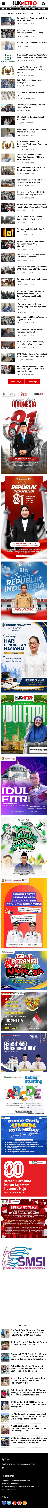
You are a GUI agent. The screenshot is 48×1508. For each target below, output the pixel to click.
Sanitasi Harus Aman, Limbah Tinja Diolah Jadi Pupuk (32, 19)
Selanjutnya (32, 382)
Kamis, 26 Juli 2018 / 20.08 (25, 163)
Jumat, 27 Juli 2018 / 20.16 (25, 150)
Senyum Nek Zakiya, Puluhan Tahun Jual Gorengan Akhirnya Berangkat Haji (30, 157)
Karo (27, 9)
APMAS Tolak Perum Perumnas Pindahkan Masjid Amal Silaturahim (30, 243)
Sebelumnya (16, 382)
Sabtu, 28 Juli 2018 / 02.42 (25, 123)
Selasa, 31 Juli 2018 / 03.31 (25, 46)
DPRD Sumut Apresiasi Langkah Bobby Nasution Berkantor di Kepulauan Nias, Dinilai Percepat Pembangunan (29, 1440)
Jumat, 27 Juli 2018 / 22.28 (25, 135)
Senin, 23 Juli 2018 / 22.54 (25, 360)
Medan (4, 9)
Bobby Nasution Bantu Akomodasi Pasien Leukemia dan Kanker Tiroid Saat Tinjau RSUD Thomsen (27, 1368)
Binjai (11, 9)
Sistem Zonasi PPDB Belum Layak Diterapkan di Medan (31, 130)
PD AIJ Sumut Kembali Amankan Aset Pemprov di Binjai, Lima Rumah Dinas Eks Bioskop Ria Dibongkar (28, 1416)
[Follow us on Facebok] (4, 1503)
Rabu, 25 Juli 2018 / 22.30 (25, 235)
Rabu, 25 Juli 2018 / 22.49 (25, 222)
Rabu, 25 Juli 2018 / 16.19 (25, 272)
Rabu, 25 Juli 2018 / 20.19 (25, 260)
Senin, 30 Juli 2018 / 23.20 (25, 61)
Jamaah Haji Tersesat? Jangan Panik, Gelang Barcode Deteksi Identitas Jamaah (30, 368)
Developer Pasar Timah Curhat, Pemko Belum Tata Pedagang (30, 343)
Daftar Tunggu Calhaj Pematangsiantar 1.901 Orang (30, 31)
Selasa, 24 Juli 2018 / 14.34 (25, 335)
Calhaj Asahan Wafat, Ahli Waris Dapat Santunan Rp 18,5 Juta (31, 193)
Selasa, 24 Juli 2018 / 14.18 (25, 347)
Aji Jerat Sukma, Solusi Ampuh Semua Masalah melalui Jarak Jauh (29, 1343)
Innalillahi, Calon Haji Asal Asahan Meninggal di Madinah (32, 255)
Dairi (34, 9)
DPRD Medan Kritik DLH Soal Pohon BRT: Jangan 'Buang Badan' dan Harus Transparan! (28, 1404)
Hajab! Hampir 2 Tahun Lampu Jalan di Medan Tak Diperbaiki (30, 218)
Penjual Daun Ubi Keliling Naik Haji (32, 42)
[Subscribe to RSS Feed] (25, 1503)
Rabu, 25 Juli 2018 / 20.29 (25, 250)
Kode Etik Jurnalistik (10, 1484)
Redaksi (5, 1481)
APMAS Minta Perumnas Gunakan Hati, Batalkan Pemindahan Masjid (32, 205)
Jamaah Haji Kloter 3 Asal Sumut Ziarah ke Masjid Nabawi (31, 168)
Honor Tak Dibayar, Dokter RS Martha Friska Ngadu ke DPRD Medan (30, 69)
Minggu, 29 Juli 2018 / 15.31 (26, 86)
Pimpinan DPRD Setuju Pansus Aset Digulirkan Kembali (30, 330)
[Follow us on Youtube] (19, 1503)
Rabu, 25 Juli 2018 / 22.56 (25, 210)
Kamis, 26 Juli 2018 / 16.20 (25, 198)
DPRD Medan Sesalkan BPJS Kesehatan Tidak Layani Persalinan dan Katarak (32, 144)
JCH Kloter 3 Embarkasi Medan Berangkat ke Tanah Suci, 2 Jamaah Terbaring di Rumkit (30, 293)
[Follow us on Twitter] (9, 1503)
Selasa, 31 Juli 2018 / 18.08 (25, 24)
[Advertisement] (24, 1299)
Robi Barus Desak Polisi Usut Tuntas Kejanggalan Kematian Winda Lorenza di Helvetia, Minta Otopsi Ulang (28, 1392)
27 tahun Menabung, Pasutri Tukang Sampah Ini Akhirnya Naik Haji (31, 306)
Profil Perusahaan (9, 1489)
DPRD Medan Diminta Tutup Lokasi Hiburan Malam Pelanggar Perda (32, 355)
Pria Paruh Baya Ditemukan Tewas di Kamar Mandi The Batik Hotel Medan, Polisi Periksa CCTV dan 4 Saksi (28, 1332)
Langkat (20, 9)
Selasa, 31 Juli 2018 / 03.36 (25, 36)
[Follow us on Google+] (14, 1503)
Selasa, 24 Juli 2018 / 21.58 (25, 285)
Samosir (41, 9)
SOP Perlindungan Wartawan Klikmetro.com (20, 1486)
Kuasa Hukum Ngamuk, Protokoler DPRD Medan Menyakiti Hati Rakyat (32, 268)
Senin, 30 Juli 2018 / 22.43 (25, 75)
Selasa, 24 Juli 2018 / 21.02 (25, 299)
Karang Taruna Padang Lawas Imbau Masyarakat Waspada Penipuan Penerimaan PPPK (28, 1380)
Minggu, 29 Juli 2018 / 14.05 (26, 98)
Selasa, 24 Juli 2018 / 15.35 (25, 323)
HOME (11, 13)
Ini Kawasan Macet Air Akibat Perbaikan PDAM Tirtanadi (29, 181)
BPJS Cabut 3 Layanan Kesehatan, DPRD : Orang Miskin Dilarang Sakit (32, 56)
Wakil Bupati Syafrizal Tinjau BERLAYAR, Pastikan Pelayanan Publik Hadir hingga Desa (28, 1428)
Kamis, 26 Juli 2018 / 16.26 (25, 186)
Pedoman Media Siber (20, 1481)
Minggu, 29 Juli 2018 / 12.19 (26, 110)
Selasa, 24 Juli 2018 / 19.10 (25, 312)
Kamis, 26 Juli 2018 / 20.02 (25, 173)
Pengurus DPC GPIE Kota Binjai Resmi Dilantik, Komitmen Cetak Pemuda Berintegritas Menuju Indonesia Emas (28, 1356)
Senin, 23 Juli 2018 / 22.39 (25, 374)
